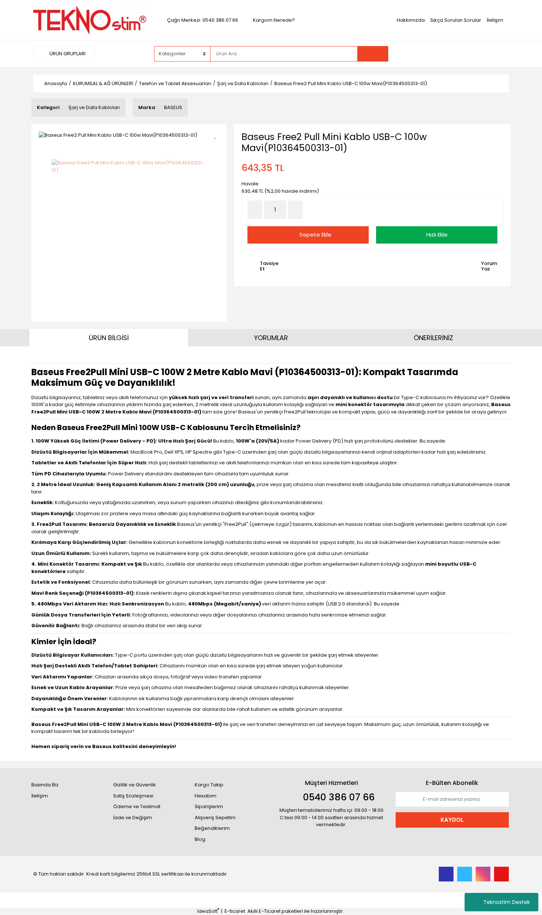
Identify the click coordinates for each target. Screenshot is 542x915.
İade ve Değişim (132, 817)
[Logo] (89, 19)
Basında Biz (45, 784)
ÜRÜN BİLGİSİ (109, 337)
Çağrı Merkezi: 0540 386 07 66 (202, 20)
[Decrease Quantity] (254, 209)
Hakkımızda (411, 20)
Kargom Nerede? (274, 20)
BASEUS (173, 107)
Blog (200, 839)
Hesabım (205, 795)
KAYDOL (452, 820)
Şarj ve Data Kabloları (94, 107)
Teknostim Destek (506, 902)
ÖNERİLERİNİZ (433, 337)
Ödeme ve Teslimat (136, 806)
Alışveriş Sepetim (215, 817)
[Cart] (498, 54)
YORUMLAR (271, 337)
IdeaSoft (208, 911)
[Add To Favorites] (217, 134)
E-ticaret (235, 911)
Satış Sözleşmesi (133, 795)
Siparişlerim (209, 806)
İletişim (495, 20)
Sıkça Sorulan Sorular (455, 20)
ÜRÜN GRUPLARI (67, 53)
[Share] (217, 147)
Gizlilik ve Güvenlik (134, 784)
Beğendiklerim (212, 828)
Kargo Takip (209, 784)
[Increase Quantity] (295, 209)
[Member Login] (453, 53)
